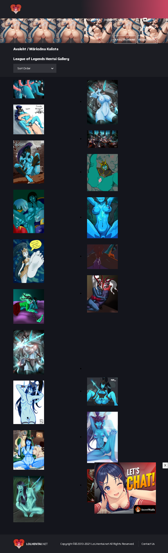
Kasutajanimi (125, 39)
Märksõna (37, 49)
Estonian (147, 27)
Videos (32, 20)
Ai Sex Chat (92, 20)
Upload (47, 20)
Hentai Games (114, 20)
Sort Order (24, 68)
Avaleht (19, 49)
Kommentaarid (68, 20)
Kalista (52, 49)
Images (17, 20)
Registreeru (147, 39)
